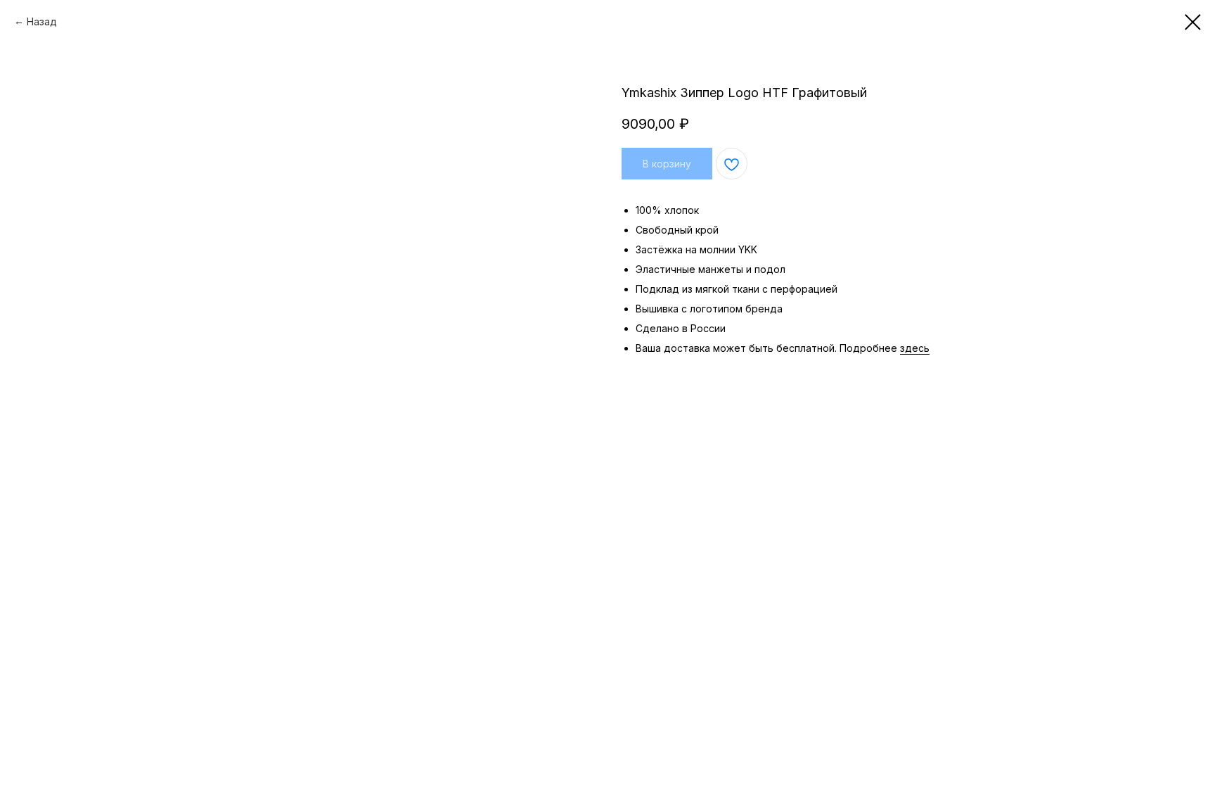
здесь (915, 348)
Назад (42, 21)
